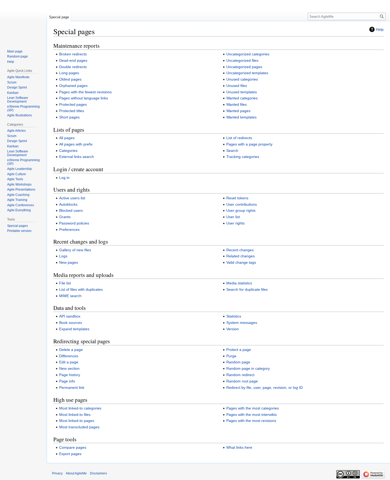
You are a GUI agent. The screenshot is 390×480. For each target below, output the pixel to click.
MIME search (70, 296)
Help (380, 29)
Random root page (242, 381)
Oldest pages (70, 79)
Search (232, 150)
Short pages (69, 117)
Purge (231, 356)
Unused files (236, 85)
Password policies (74, 223)
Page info (67, 381)
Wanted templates (241, 117)
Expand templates (74, 329)
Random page (238, 362)
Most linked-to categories (80, 408)
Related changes (240, 256)
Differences (68, 356)
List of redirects (239, 138)
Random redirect (240, 375)
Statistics (233, 316)
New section (69, 368)
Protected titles (71, 111)
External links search (76, 157)
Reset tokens (237, 198)
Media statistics (239, 283)
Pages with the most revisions (251, 421)
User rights (235, 223)
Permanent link (71, 387)
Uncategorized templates (247, 73)
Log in (64, 177)
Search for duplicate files (247, 289)
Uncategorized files (242, 60)
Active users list (72, 198)
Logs (63, 256)
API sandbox (69, 316)
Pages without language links (83, 98)
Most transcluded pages (79, 427)
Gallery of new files (75, 250)
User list (233, 217)
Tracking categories (242, 157)
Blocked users (71, 210)
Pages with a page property (249, 144)
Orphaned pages (73, 85)
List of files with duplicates (81, 289)
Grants (65, 217)
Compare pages (72, 447)
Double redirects (73, 67)
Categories (68, 150)
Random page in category (248, 368)
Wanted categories (242, 98)
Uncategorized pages (244, 67)
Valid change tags (241, 262)
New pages (68, 262)
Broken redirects (73, 54)
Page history (69, 375)
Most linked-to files (74, 414)
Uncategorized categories (247, 54)
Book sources (70, 322)
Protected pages (73, 104)
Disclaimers (98, 473)
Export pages (70, 454)
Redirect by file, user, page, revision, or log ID (264, 387)
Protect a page (238, 349)
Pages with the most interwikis (251, 414)
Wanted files (236, 104)
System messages (241, 322)
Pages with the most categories (252, 408)
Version (232, 329)
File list (65, 283)
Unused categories (242, 79)
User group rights (240, 210)
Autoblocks (68, 204)
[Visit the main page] (23, 21)
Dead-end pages (73, 60)
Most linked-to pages (76, 421)
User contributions (241, 204)
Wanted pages (238, 111)
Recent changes (240, 250)
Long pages (69, 73)
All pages (67, 138)
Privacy (57, 473)
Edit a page (68, 362)
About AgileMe (76, 473)
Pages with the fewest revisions (85, 92)
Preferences (69, 229)
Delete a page (71, 349)
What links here (239, 447)
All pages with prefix (76, 144)
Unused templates (241, 92)
